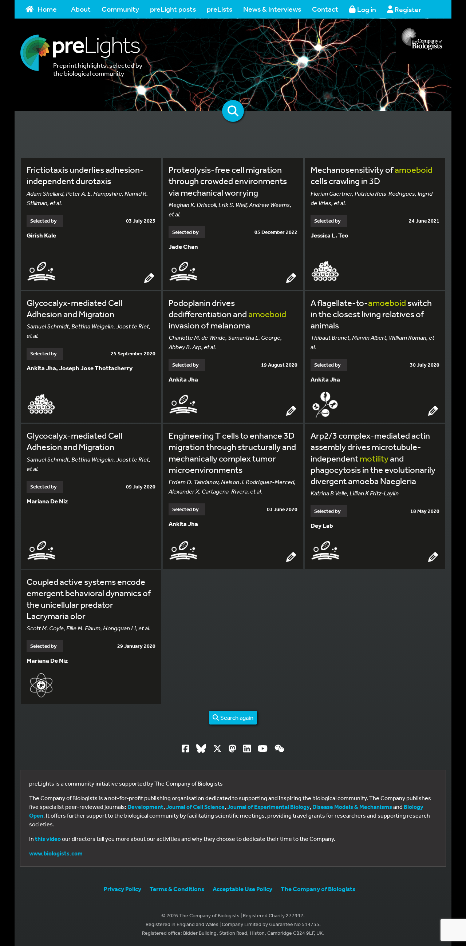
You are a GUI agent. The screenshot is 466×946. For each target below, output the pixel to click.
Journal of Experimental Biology (268, 806)
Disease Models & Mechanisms (352, 806)
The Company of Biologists (318, 889)
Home (47, 9)
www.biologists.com (56, 853)
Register (407, 9)
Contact (325, 9)
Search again (236, 717)
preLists (219, 9)
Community (120, 9)
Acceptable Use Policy (242, 889)
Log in (366, 9)
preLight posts (173, 9)
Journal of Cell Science (195, 806)
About (81, 9)
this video (48, 838)
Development (145, 806)
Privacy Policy (122, 889)
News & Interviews (272, 9)
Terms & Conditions (177, 889)
